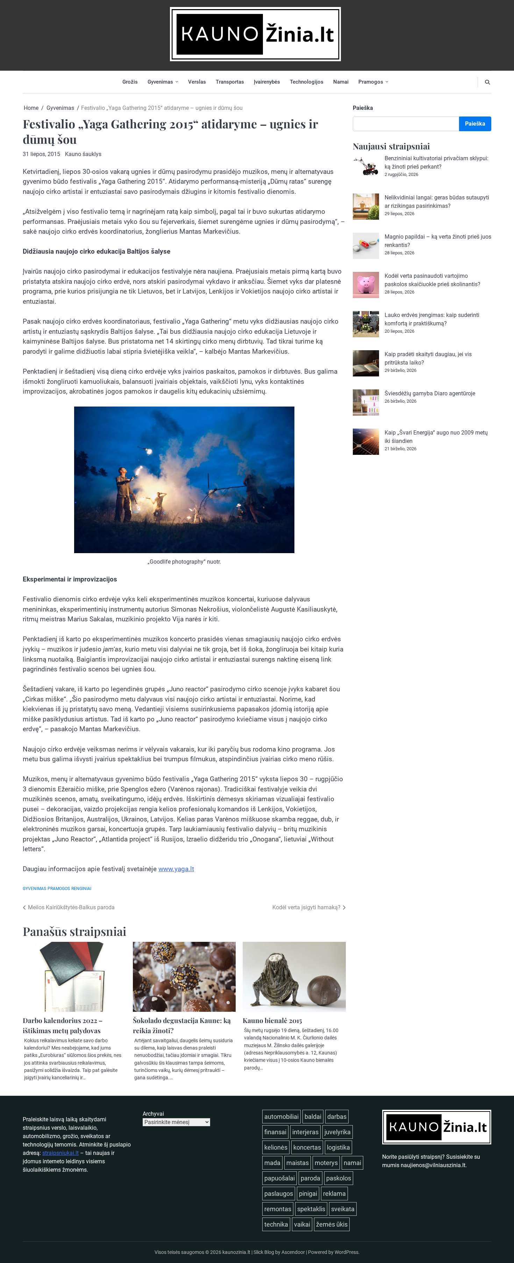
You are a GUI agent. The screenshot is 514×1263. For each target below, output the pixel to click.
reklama (334, 1193)
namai (352, 1162)
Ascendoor (293, 1252)
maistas (297, 1162)
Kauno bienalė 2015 (272, 1020)
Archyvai (153, 1113)
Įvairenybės (267, 82)
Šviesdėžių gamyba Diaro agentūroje (430, 393)
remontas (277, 1209)
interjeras (305, 1132)
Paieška (363, 108)
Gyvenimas (160, 82)
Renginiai (81, 888)
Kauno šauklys (83, 154)
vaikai (302, 1224)
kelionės (275, 1147)
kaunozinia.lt (236, 1252)
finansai (275, 1132)
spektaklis (311, 1209)
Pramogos (370, 82)
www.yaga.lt (176, 869)
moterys (326, 1162)
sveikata (343, 1209)
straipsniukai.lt (60, 1153)
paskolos (338, 1178)
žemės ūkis (332, 1224)
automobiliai (281, 1116)
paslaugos (278, 1193)
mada (272, 1162)
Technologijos (306, 82)
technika (276, 1224)
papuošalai (279, 1178)
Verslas (197, 82)
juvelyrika (337, 1132)
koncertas (307, 1147)
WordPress (346, 1252)
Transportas (230, 82)
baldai (313, 1116)
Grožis (130, 82)
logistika (338, 1147)
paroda (310, 1178)
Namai (341, 82)
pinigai (308, 1193)
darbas (337, 1116)
